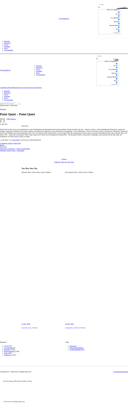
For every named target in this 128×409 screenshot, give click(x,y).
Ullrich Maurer (11, 119)
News (6, 353)
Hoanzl (10, 143)
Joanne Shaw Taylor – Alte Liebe (29, 327)
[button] (2, 145)
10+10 (6, 346)
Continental (3, 143)
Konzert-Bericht (9, 351)
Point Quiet (16, 140)
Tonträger (3, 109)
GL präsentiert (8, 348)
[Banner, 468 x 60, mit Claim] (64, 162)
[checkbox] (110, 13)
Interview (7, 349)
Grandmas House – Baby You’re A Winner (75, 327)
